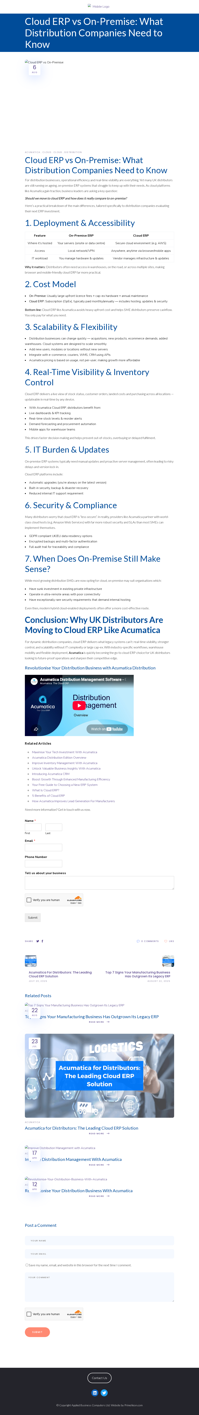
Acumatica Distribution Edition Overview (59, 758)
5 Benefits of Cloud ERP (48, 796)
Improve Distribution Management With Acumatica (73, 1159)
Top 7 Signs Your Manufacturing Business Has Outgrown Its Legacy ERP (92, 1016)
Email (30, 841)
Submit (33, 918)
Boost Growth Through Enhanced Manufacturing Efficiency (71, 779)
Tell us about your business (45, 873)
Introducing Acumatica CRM (50, 774)
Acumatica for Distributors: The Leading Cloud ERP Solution (81, 1128)
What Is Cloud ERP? (46, 790)
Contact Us (99, 1378)
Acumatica (32, 152)
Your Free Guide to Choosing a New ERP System (65, 785)
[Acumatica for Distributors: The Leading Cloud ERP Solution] (99, 1117)
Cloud (46, 152)
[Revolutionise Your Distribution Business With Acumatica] (66, 1179)
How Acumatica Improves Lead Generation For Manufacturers (74, 801)
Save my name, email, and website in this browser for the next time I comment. (80, 1265)
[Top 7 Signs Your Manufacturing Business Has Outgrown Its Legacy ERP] (74, 1005)
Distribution (73, 152)
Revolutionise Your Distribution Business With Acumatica (79, 1190)
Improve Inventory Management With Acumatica (65, 763)
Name (30, 821)
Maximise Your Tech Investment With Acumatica (65, 752)
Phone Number (36, 857)
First (27, 833)
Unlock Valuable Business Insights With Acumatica (66, 768)
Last (47, 833)
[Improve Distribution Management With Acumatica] (60, 1148)
